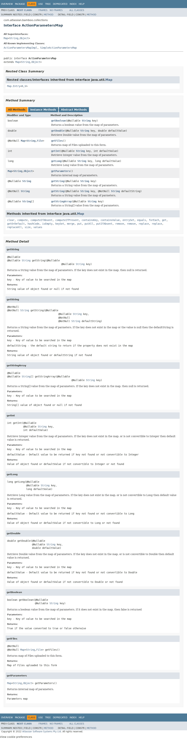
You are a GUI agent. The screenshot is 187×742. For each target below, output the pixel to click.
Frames (43, 10)
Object (24, 38)
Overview (7, 4)
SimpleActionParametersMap (58, 47)
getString (57, 181)
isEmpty (47, 223)
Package (20, 4)
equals (141, 220)
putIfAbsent (104, 223)
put (79, 223)
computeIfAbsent (41, 220)
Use (40, 4)
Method (48, 14)
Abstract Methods (74, 109)
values (37, 227)
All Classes (76, 10)
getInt (55, 150)
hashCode (33, 223)
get (164, 220)
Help (81, 4)
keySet (59, 223)
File (40, 140)
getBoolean (58, 120)
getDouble (57, 130)
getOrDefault (16, 223)
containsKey (90, 220)
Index (73, 4)
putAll (89, 223)
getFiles (57, 140)
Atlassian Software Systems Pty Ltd (41, 731)
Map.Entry (13, 86)
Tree (48, 4)
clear (10, 220)
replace (144, 223)
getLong (56, 161)
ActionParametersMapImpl (20, 47)
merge (70, 223)
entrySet (128, 220)
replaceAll (14, 227)
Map (6, 38)
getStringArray (61, 201)
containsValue (110, 220)
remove (119, 223)
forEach (154, 220)
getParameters (60, 171)
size (27, 227)
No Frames (56, 10)
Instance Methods (43, 109)
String (13, 38)
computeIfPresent (67, 220)
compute (22, 220)
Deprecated (60, 4)
